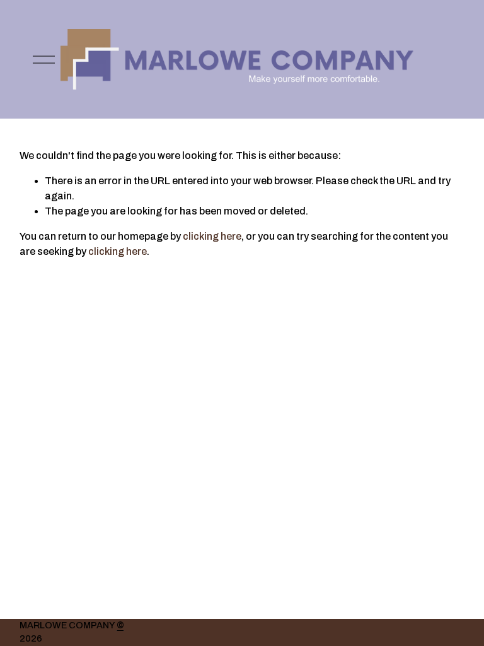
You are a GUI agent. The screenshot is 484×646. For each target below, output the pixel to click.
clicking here (212, 236)
